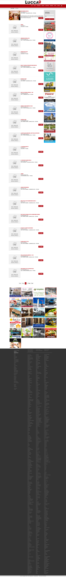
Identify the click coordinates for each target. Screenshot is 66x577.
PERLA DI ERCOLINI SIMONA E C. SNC (27, 255)
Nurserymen (29, 487)
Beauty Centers (46, 373)
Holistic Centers (29, 453)
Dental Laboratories (46, 411)
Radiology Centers (38, 515)
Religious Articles (46, 517)
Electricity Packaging (38, 420)
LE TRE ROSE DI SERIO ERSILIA (26, 160)
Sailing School (37, 525)
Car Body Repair (46, 385)
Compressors (45, 401)
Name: (46, 16)
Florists (28, 433)
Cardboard (45, 389)
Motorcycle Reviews (30, 483)
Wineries (45, 571)
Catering (45, 391)
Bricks (45, 381)
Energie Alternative (30, 422)
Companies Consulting (30, 400)
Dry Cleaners (37, 416)
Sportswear (37, 541)
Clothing (37, 397)
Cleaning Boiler (38, 396)
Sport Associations (46, 539)
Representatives (46, 520)
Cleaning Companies (46, 396)
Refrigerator (45, 516)
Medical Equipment (30, 477)
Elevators (29, 421)
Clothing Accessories (46, 397)
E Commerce (37, 417)
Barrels (45, 371)
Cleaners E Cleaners (46, 395)
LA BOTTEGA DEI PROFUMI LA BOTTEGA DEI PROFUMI (30, 133)
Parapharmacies (38, 496)
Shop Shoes (37, 535)
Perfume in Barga (38, 349)
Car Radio (29, 386)
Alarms (45, 361)
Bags (36, 369)
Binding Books (37, 377)
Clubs (36, 398)
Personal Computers (30, 500)
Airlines (28, 360)
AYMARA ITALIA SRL (24, 51)
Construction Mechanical (39, 403)
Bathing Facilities (30, 371)
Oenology (29, 488)
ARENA (22, 24)
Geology (29, 444)
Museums (43, 5)
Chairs (28, 393)
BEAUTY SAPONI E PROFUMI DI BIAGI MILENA (29, 65)
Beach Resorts (46, 372)
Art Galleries (45, 365)
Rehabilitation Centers (38, 517)
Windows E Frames (30, 569)
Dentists (29, 411)
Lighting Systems (30, 471)
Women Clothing (30, 571)
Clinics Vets (29, 396)
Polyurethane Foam (46, 508)
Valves (37, 561)
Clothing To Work (30, 397)
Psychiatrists (45, 512)
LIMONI (22, 173)
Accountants (37, 355)
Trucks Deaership (38, 558)
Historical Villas (16, 381)
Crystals (37, 407)
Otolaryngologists (46, 492)
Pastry (37, 498)
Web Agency (37, 566)
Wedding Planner (38, 567)
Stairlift (45, 541)
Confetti (45, 402)
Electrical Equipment (38, 419)
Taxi (44, 549)
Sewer (45, 531)
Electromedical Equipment (31, 420)
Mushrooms (29, 484)
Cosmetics (29, 405)
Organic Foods (29, 490)
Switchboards (46, 547)
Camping (29, 384)
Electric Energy (29, 418)
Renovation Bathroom (38, 518)
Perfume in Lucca (46, 350)
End (32, 283)
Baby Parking (29, 368)
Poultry (45, 509)
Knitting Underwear (30, 465)
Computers (29, 401)
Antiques (45, 363)
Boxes (36, 381)
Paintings (29, 495)
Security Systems (46, 529)
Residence (37, 521)
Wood (36, 572)
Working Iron (29, 572)
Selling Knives (37, 530)
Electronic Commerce (38, 421)
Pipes (28, 505)
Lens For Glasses (30, 470)
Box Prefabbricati (30, 380)
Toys (44, 555)
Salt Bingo (45, 525)
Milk (28, 480)
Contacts (58, 5)
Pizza (14, 363)
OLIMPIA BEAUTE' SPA (25, 241)
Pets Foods (29, 501)
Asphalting (37, 367)
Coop (36, 405)
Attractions (47, 5)
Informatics (29, 459)
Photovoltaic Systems (46, 503)
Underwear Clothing (46, 559)
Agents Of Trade (38, 358)
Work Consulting (46, 572)
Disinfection (37, 413)
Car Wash (29, 388)
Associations (29, 367)
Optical (37, 489)
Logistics (29, 472)
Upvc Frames (37, 560)
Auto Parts (37, 368)
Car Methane (45, 386)
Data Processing (46, 409)
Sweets (37, 546)
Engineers (45, 423)
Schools (15, 385)
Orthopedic (29, 491)
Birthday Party (46, 377)
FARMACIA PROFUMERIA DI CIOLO (27, 106)
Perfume (37, 499)
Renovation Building (46, 518)
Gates (28, 443)
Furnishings (29, 439)
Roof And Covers (38, 524)
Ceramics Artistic (38, 393)
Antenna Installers (38, 363)
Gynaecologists (29, 448)
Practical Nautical (38, 510)
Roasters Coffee (38, 523)
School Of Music (38, 527)
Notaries (37, 486)
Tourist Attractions (16, 359)
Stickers (37, 543)
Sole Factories (37, 538)
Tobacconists (45, 554)
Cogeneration (37, 400)
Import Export (29, 457)
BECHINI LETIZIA (23, 78)
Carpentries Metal (38, 390)
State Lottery (45, 542)
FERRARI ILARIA (23, 119)
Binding (28, 376)
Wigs (44, 569)
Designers (45, 412)
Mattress (29, 475)
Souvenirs (45, 538)
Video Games (37, 562)
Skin (36, 536)
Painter (28, 494)
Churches (15, 362)
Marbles (29, 474)
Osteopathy (37, 492)
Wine (36, 570)
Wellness (15, 376)
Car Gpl (37, 386)
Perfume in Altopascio (30, 349)
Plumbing (45, 507)
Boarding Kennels (30, 378)
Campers (45, 384)
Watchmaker (37, 565)
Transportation (38, 557)
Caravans (37, 389)
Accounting (45, 355)
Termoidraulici (46, 551)
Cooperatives (45, 405)
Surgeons (37, 545)
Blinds (45, 378)
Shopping (15, 367)
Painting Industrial (38, 494)
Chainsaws (45, 393)
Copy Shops (37, 354)
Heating (28, 451)
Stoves (45, 543)
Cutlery (45, 408)
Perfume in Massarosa (30, 351)
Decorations (29, 409)
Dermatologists (38, 412)
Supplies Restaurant (46, 544)
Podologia (37, 508)
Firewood (29, 430)
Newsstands (45, 485)
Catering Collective (30, 391)
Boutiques (37, 380)
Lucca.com (12, 8)
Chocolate (37, 395)
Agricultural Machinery (30, 358)
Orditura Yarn (45, 489)
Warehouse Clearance (46, 563)
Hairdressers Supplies (30, 449)
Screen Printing (38, 529)
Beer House (37, 375)
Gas (28, 442)
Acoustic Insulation (30, 355)
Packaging (29, 493)
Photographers (29, 503)
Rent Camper (37, 519)
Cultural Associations (46, 354)
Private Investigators (38, 511)
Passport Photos (38, 497)
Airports (37, 361)
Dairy (28, 408)
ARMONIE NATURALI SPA (25, 38)
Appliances (37, 364)
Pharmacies (37, 502)
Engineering (37, 423)
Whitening (37, 569)
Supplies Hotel (37, 544)
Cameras (29, 383)
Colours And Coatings (46, 400)
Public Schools (46, 513)
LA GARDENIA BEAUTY (25, 146)
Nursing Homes (38, 487)
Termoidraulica (38, 551)
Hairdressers (15, 368)
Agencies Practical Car (30, 357)
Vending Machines (46, 561)
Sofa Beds (45, 537)
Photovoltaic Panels (38, 503)
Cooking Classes (30, 404)
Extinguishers (29, 426)
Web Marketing (46, 566)
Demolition (45, 410)
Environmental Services (30, 423)
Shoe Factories (37, 534)
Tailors (37, 548)
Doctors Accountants (38, 414)
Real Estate (45, 515)
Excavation (29, 424)
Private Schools (46, 511)
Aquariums (45, 364)
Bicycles (37, 376)
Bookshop (29, 379)
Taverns (37, 549)
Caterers (37, 391)
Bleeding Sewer (38, 378)
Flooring (29, 432)
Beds (36, 374)
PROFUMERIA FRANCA (25, 11)
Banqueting (45, 370)
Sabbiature (45, 524)
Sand (36, 526)
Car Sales (37, 388)
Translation (37, 556)
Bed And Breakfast (30, 373)
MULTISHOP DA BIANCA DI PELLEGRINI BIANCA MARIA (30, 214)
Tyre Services (15, 388)
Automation (45, 368)
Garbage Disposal (30, 441)
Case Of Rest (29, 390)
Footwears (29, 435)
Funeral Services (29, 438)
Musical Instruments (38, 484)
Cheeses (45, 394)
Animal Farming (38, 362)
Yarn (28, 573)
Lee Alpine (29, 469)
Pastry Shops (15, 365)
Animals (45, 362)
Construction (29, 402)
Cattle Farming (46, 392)
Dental (28, 410)
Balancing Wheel (30, 369)
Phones (45, 502)
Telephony (37, 550)
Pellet (45, 498)
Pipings (37, 505)
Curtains (29, 407)
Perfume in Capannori (30, 350)
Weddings (45, 567)
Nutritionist (45, 487)
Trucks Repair (45, 558)
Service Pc (45, 530)
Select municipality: (47, 13)
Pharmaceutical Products (31, 502)
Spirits (37, 539)
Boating (37, 379)
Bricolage (29, 381)
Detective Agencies (30, 412)
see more (41, 18)
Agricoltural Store (46, 358)
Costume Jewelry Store (38, 406)
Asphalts (45, 367)
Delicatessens (37, 410)
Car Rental (37, 387)
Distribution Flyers (46, 413)
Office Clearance (38, 488)
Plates (45, 506)
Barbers (37, 371)
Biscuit (28, 377)
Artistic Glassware (46, 366)
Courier (45, 406)
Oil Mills (45, 488)
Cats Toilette (37, 392)
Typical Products (16, 370)
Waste (36, 564)
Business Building (30, 382)
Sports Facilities (46, 540)
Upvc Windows (46, 560)
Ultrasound (37, 559)
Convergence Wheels (46, 404)
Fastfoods (29, 428)
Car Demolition (29, 385)
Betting (45, 375)
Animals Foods (29, 362)
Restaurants (38, 5)
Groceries (29, 447)
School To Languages (38, 528)
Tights (36, 552)
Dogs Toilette (45, 414)
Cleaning (29, 395)
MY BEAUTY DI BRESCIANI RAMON (27, 228)
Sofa (36, 537)
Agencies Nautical (46, 357)
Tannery (45, 548)
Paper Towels (29, 496)
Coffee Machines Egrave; (30, 399)
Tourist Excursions (38, 555)
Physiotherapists (38, 504)
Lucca (32, 5)
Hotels (35, 5)
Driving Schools (29, 415)
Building (15, 384)
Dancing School (38, 409)
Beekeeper (45, 374)
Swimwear (37, 547)
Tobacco (37, 554)
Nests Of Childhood (38, 485)
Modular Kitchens (30, 482)
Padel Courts (37, 493)
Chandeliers (37, 394)
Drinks (45, 415)
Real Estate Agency (16, 382)
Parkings (45, 496)
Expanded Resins (30, 425)
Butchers (37, 383)
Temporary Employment (47, 550)
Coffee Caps (45, 399)
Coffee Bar (37, 399)
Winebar (37, 571)
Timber (45, 552)
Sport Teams (37, 540)
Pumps (37, 514)
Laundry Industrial (30, 467)
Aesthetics (15, 386)
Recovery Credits (38, 516)
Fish (28, 431)
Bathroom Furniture (38, 372)
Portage (37, 509)
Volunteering (37, 563)
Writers (37, 573)
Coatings (45, 398)
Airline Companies (46, 360)
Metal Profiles (29, 479)
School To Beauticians (46, 527)
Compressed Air (38, 401)
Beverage (29, 375)
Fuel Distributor (29, 437)
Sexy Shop (37, 532)
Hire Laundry (29, 452)
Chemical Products (30, 394)
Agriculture (37, 359)
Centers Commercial (30, 392)
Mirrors (28, 481)
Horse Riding (29, 454)
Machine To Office (30, 473)
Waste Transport (46, 564)
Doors (28, 414)
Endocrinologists (46, 422)
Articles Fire (29, 365)
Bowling (45, 380)
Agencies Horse (38, 357)
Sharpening (45, 532)
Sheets (37, 533)
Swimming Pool (46, 546)
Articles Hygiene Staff (38, 366)
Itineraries (51, 5)
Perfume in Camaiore (46, 349)
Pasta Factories (46, 497)
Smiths (45, 536)
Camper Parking (38, 384)
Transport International (47, 556)
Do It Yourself (29, 413)
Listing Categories (16, 352)
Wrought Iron (45, 573)
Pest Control (45, 500)
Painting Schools (46, 494)
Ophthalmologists (30, 489)
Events (55, 5)
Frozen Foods (29, 436)
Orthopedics (29, 492)
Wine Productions (46, 570)
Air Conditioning (38, 360)
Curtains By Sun (38, 408)
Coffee (28, 398)
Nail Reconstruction (46, 484)
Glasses (28, 445)
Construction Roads (46, 403)
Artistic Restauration (30, 366)
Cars (44, 390)
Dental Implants (38, 411)
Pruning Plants (38, 512)
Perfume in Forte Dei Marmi (39, 350)
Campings (37, 385)
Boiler (45, 379)
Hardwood (29, 450)
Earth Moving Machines (39, 418)
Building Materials (46, 382)
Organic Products (46, 490)
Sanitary (45, 526)
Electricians (29, 419)
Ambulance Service (30, 361)
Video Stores (45, 562)
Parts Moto (29, 497)
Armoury (37, 365)
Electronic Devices (46, 421)
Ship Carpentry (46, 533)
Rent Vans (37, 520)
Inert (28, 458)
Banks (36, 370)
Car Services (45, 388)
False (28, 427)
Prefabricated (45, 510)
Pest (36, 500)
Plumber (29, 507)
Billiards (45, 376)
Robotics (45, 523)
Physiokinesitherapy (30, 504)
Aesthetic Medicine (46, 356)
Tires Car (37, 553)
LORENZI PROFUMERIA (25, 187)
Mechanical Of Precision (30, 476)
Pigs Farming (45, 504)
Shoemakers (45, 534)
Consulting (29, 403)
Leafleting (29, 468)
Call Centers (45, 383)
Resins (45, 521)
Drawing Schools (38, 415)
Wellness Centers (46, 568)
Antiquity (29, 363)
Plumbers (37, 507)
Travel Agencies (46, 557)
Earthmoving (45, 418)
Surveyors (45, 545)
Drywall (45, 416)
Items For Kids (29, 463)
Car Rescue (45, 387)
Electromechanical (46, 420)
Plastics (37, 506)
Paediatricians (46, 493)
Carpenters (29, 389)
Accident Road (29, 354)
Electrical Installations (47, 419)
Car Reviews (29, 387)
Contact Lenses (38, 404)
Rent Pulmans (46, 519)
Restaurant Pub (38, 522)
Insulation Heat (29, 460)
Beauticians (29, 372)
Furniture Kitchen (30, 440)
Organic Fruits (37, 490)
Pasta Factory (29, 498)
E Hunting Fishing (46, 417)
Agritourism (45, 359)
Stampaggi (37, 542)
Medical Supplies (30, 478)
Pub (36, 513)
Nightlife (15, 379)
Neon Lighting (29, 485)
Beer (28, 374)
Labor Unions (29, 466)
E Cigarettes (29, 416)
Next (29, 283)
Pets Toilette (45, 501)
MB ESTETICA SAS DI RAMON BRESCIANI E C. (28, 200)
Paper (36, 495)
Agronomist (29, 359)
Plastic (28, 506)
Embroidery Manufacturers (39, 422)
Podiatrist (29, 508)
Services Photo (37, 531)
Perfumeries (45, 499)
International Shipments (30, 461)
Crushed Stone (29, 406)
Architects (29, 364)
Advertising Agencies (38, 356)
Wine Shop (29, 570)
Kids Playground (30, 464)
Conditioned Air (38, 402)
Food (28, 434)
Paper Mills (45, 495)
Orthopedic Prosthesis (38, 491)
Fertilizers (29, 429)
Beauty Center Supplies (38, 373)
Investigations (29, 462)
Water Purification (46, 565)
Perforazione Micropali (30, 499)
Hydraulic (29, 456)
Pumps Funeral (46, 514)
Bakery (45, 369)
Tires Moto (45, 553)
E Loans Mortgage (30, 417)
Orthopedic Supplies (46, 491)
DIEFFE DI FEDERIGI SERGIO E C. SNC (27, 92)
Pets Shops (37, 501)
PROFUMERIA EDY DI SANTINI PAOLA (27, 268)
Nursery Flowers (46, 486)
